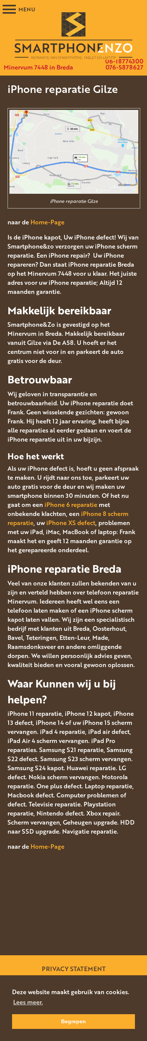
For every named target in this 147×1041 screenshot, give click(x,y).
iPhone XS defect (70, 522)
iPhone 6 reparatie (70, 504)
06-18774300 (124, 61)
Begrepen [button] (73, 1021)
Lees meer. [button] (28, 1002)
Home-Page (47, 222)
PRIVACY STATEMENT (74, 968)
